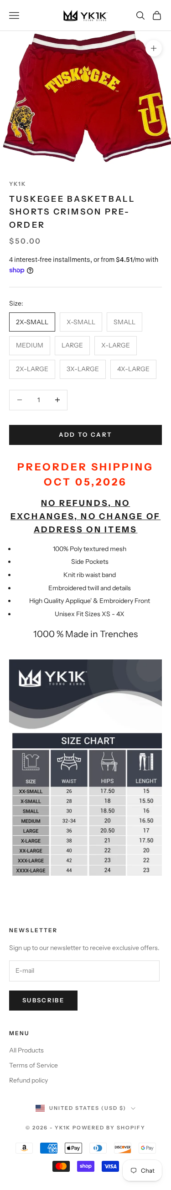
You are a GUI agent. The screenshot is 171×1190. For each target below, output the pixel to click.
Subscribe (43, 1000)
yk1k (18, 183)
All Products (26, 1050)
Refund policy (28, 1080)
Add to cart (86, 434)
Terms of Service (33, 1065)
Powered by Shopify (109, 1127)
